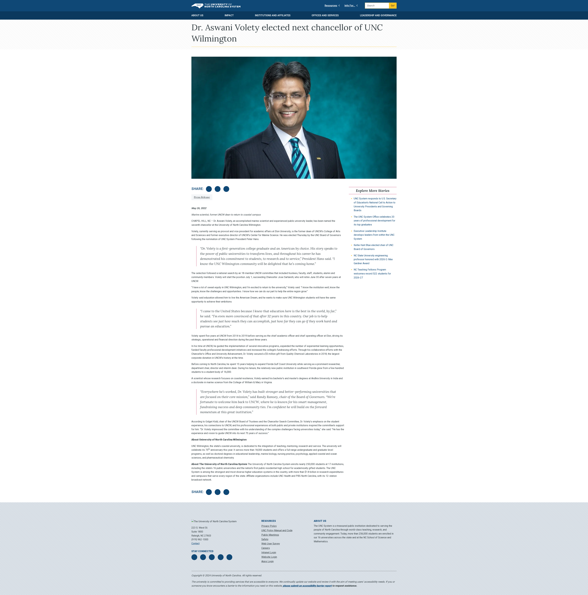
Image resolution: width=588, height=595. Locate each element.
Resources (331, 5)
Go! (393, 5)
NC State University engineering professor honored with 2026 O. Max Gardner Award (373, 259)
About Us (197, 15)
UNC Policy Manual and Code (276, 530)
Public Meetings (270, 534)
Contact (195, 543)
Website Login (269, 556)
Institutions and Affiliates (272, 15)
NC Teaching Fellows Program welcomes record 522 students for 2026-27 (372, 273)
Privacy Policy (269, 526)
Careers (265, 548)
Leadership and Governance (378, 15)
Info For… (350, 5)
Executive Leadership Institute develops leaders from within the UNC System (374, 235)
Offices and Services (325, 15)
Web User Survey (270, 543)
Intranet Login (268, 552)
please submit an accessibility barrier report (307, 585)
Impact (229, 15)
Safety (264, 539)
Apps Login (267, 561)
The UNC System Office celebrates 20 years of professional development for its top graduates (374, 220)
